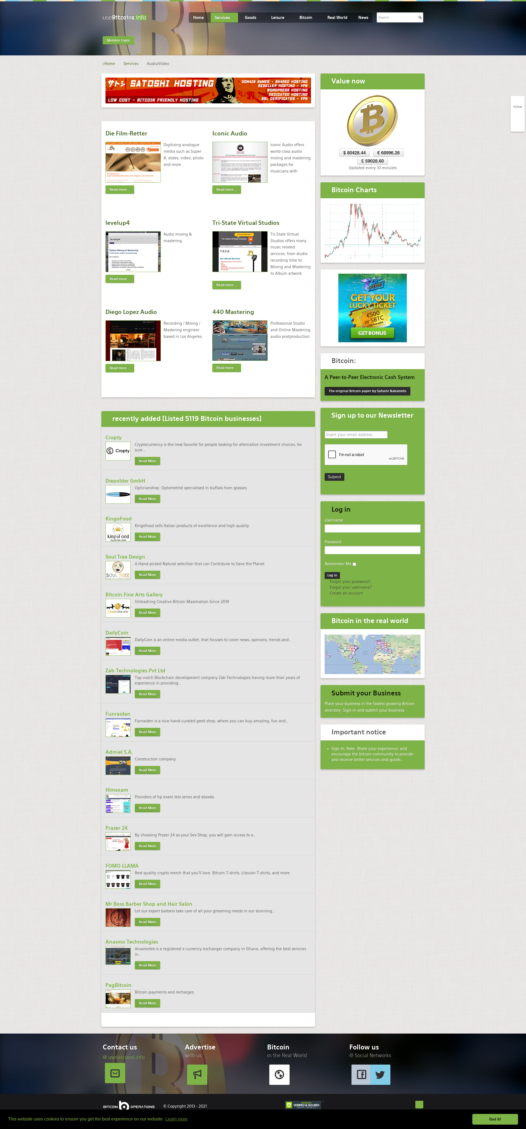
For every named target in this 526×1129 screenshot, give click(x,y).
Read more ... (120, 189)
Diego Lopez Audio (131, 312)
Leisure (277, 17)
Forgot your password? (350, 581)
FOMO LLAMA (122, 866)
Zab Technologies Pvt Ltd (135, 671)
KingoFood (118, 519)
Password (333, 542)
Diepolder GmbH (125, 481)
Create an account (346, 593)
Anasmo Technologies (131, 942)
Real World (337, 17)
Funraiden (117, 714)
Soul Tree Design (125, 557)
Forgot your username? (350, 587)
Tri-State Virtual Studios (245, 222)
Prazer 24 (116, 828)
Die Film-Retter (126, 133)
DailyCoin (116, 633)
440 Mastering (233, 312)
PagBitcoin (118, 985)
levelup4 (117, 222)
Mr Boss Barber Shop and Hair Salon (148, 904)
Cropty (113, 437)
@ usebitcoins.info (124, 1057)
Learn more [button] (176, 1119)
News (363, 17)
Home (198, 17)
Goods (250, 17)
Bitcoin (305, 17)
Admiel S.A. (119, 752)
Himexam (116, 790)
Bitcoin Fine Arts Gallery (134, 595)
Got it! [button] (495, 1119)
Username (334, 520)
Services (222, 17)
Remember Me (338, 564)
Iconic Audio (229, 133)
